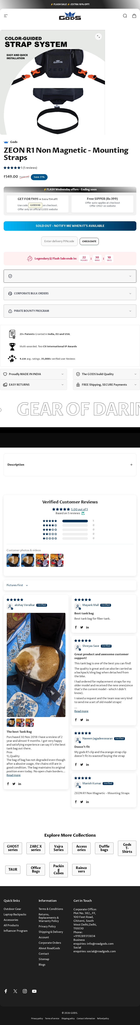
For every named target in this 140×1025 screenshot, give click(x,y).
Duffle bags (104, 848)
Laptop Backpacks (15, 914)
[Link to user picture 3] (20, 722)
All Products (11, 925)
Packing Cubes (58, 869)
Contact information (86, 1019)
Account (44, 937)
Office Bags (36, 870)
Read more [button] (14, 775)
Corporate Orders (50, 943)
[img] (15, 600)
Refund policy (103, 1019)
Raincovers (81, 870)
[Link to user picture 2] (11, 722)
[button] (12, 168)
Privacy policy (37, 1019)
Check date (89, 241)
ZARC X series (36, 848)
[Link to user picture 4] (29, 722)
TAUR (12, 870)
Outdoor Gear (12, 909)
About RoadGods (49, 948)
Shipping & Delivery (51, 932)
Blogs (42, 964)
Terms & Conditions (51, 909)
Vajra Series (59, 848)
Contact (44, 954)
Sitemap (44, 959)
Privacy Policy (47, 926)
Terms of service (52, 1019)
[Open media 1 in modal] (98, 36)
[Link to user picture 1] (36, 665)
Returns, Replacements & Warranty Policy (49, 918)
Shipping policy (68, 1019)
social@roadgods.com (101, 951)
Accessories (81, 848)
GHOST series (13, 848)
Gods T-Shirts (127, 848)
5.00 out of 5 (79, 509)
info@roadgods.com (100, 944)
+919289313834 (84, 936)
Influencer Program (16, 931)
